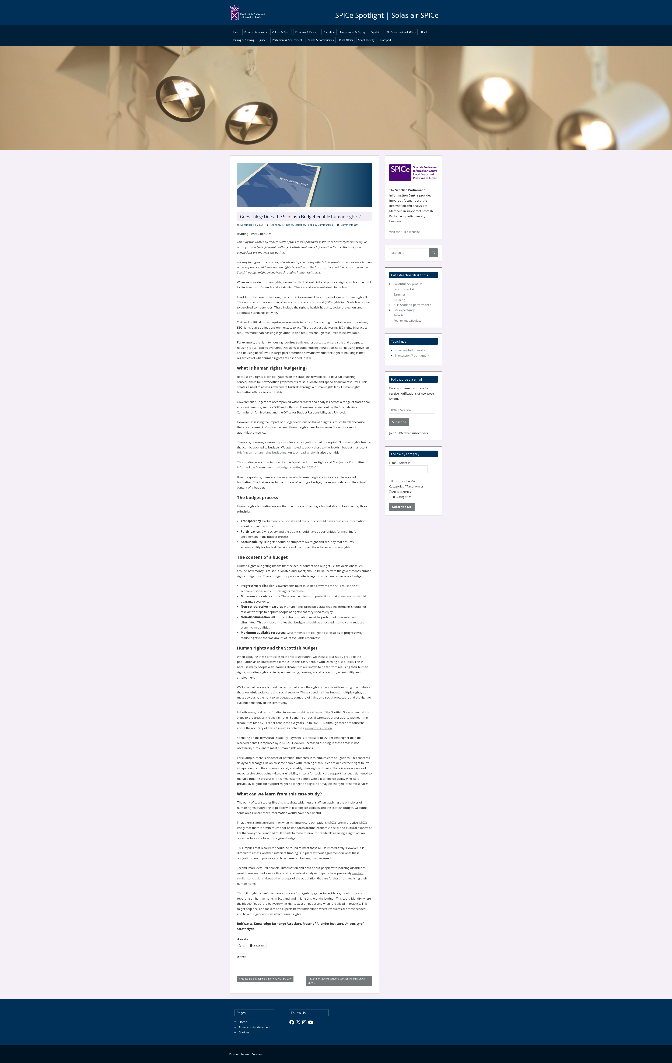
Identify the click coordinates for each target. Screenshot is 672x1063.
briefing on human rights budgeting (262, 452)
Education (329, 32)
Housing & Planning (243, 40)
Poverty (398, 315)
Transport (385, 40)
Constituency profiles (407, 284)
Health (424, 32)
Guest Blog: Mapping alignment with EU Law (266, 979)
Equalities (376, 32)
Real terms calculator (408, 320)
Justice (263, 40)
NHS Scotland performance (412, 305)
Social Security (366, 40)
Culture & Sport (281, 32)
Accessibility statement (255, 1027)
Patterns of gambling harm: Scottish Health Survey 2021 (336, 981)
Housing (399, 300)
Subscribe (399, 422)
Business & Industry (255, 32)
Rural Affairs (346, 40)
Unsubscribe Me (403, 481)
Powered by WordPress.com (246, 1054)
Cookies (244, 1032)
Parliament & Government (287, 40)
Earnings (399, 294)
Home (235, 32)
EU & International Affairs (401, 32)
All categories (401, 492)
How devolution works (409, 350)
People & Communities (320, 40)
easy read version (304, 452)
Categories (404, 497)
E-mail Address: (400, 463)
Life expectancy (404, 310)
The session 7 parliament (411, 355)
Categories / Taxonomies (406, 486)
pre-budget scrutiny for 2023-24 (296, 467)
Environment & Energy (352, 32)
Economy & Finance (306, 32)
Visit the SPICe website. (405, 232)
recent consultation (318, 728)
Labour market (403, 289)
